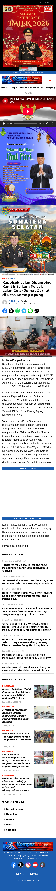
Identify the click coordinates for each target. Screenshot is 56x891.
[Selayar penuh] (52, 123)
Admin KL (14, 301)
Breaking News (15, 809)
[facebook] (14, 867)
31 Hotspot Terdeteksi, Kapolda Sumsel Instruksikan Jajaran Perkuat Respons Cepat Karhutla (15, 716)
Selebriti (11, 829)
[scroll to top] (51, 873)
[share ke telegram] (24, 312)
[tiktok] (42, 867)
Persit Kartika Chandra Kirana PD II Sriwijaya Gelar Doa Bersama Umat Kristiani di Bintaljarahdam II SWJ (17, 784)
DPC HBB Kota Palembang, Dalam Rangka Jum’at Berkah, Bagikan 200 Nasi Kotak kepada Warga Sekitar (16, 760)
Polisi (9, 824)
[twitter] (21, 867)
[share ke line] (31, 312)
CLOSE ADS (45, 2)
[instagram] (28, 867)
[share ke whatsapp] (18, 312)
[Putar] (4, 123)
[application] (28, 111)
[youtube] (36, 867)
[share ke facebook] (5, 312)
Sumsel (12, 278)
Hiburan (10, 819)
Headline (11, 814)
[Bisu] (47, 123)
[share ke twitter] (12, 312)
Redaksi (19, 874)
